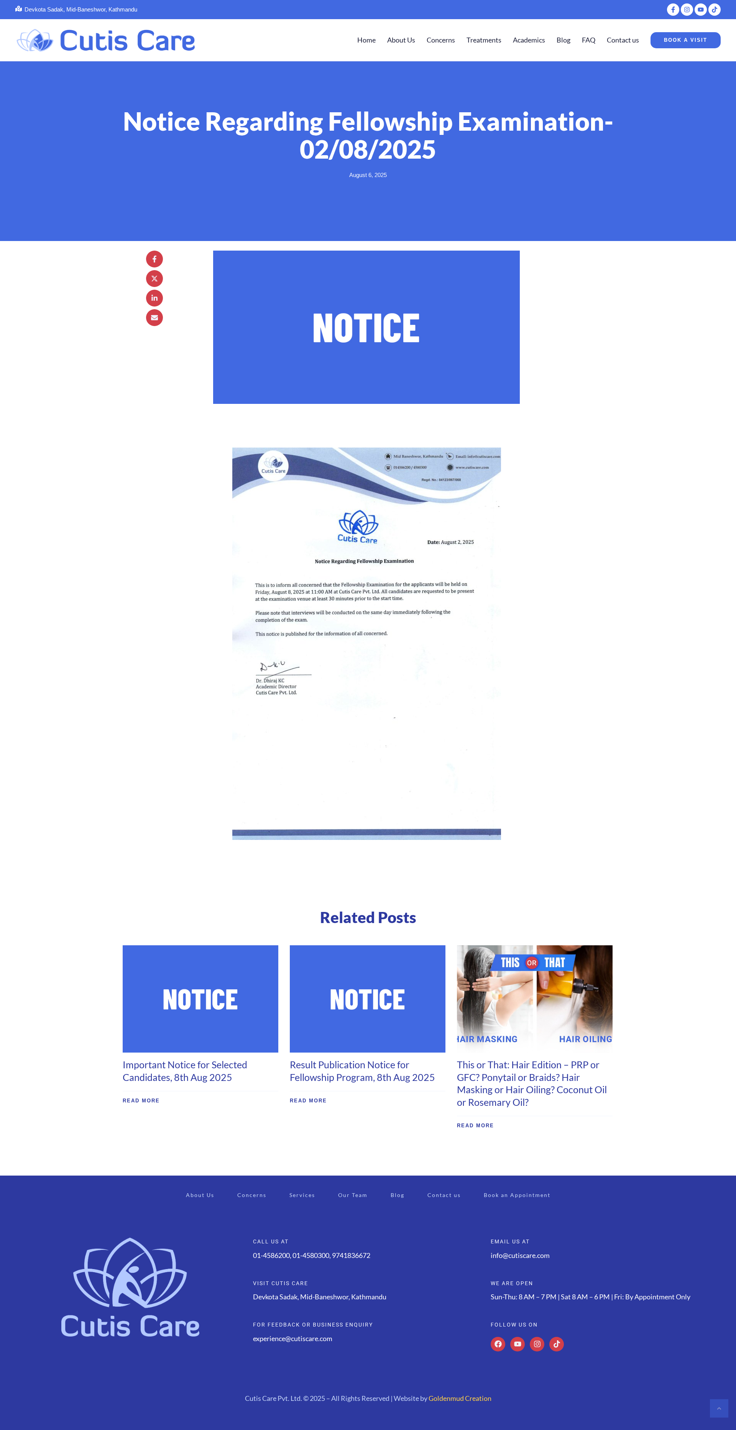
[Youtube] (517, 1344)
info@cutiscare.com (520, 1255)
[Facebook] (498, 1344)
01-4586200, (272, 1255)
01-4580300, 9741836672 (331, 1255)
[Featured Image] (200, 999)
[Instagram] (537, 1344)
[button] (673, 9)
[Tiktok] (556, 1344)
